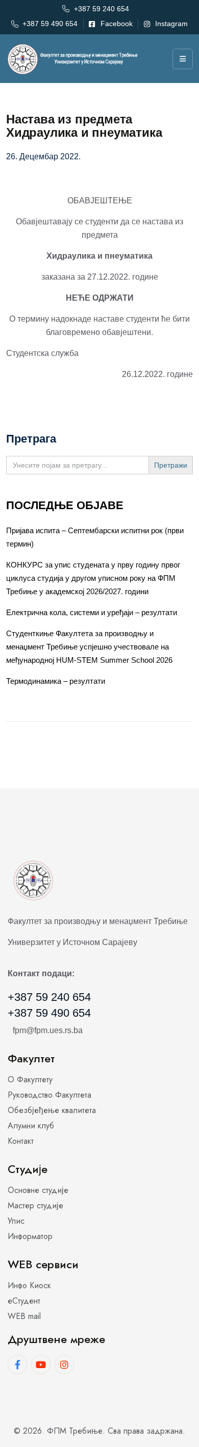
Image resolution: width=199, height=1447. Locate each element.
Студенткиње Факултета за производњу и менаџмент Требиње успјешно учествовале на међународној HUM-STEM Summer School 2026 (89, 646)
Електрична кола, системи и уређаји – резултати (91, 612)
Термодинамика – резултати (55, 681)
